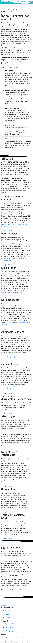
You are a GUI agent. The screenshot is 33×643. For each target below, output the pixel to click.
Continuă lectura (11, 293)
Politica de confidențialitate (15, 638)
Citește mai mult (7, 230)
